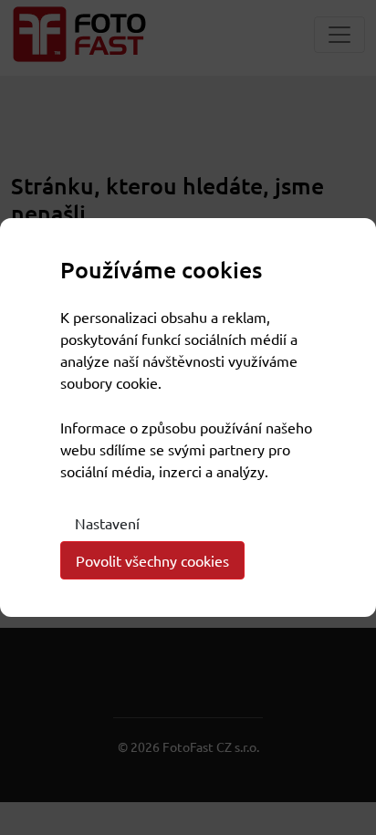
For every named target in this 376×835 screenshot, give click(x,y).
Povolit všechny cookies (152, 560)
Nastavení (107, 523)
